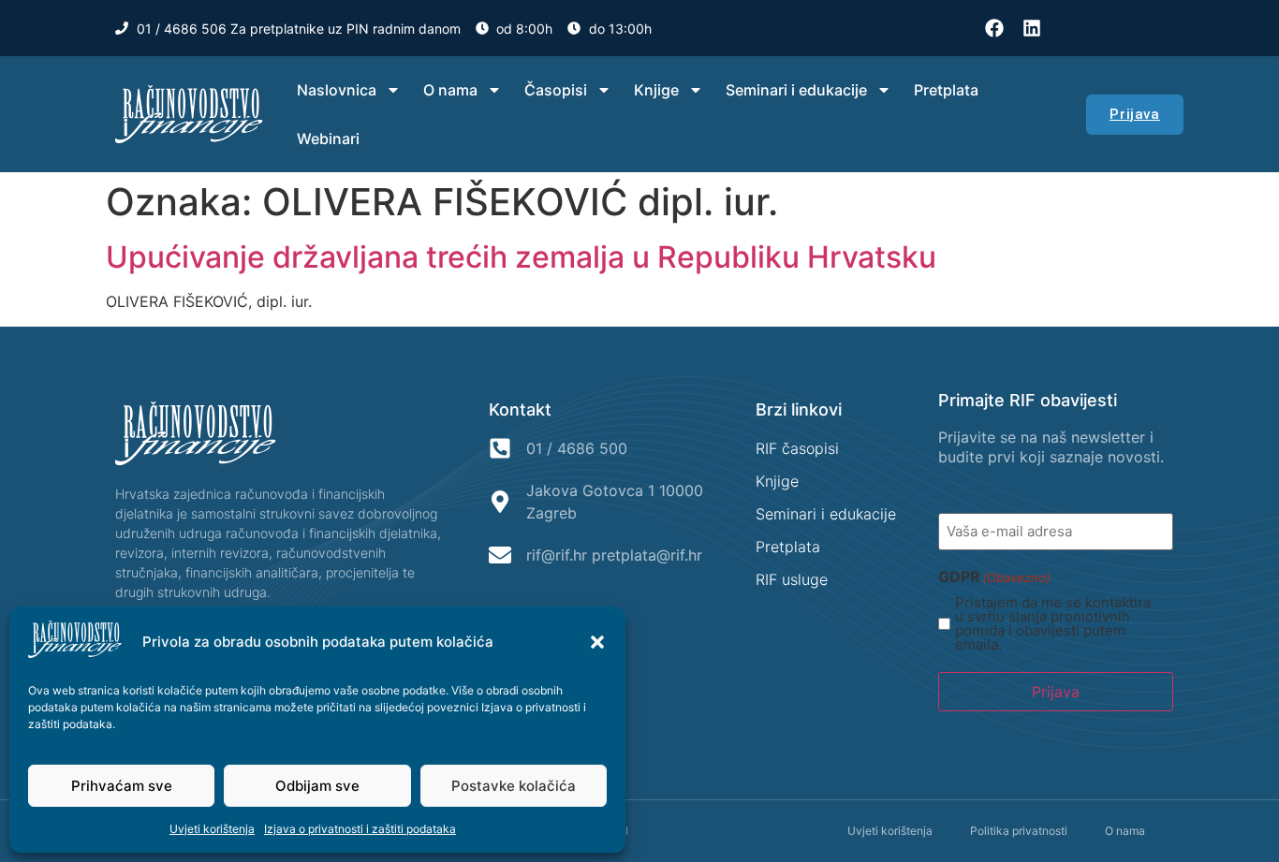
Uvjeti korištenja (212, 829)
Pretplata (946, 89)
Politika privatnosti (1018, 831)
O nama (450, 89)
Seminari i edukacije (796, 89)
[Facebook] (994, 28)
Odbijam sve (317, 786)
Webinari (328, 138)
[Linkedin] (1032, 28)
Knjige (656, 89)
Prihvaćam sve (121, 786)
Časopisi (555, 89)
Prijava (1056, 691)
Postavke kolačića (513, 786)
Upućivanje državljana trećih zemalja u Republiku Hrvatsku (521, 257)
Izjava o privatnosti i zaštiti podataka (360, 829)
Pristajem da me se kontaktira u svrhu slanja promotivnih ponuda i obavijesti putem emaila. (1053, 623)
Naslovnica (336, 89)
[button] (597, 642)
